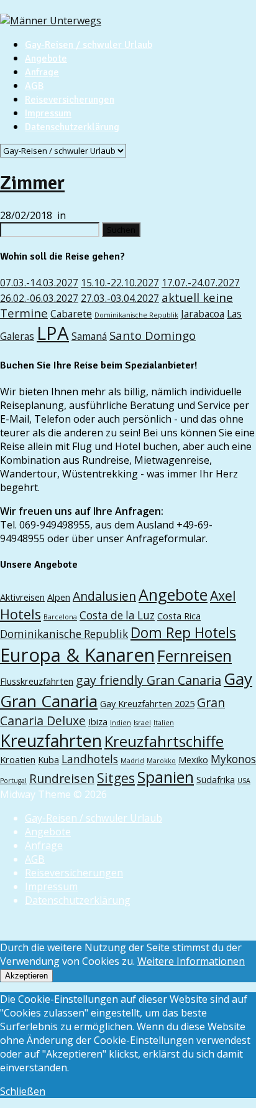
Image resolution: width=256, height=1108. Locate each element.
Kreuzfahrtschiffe (164, 741)
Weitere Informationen (191, 961)
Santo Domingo (152, 335)
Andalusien (104, 596)
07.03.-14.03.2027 (39, 282)
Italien (163, 722)
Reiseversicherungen (69, 99)
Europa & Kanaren (77, 654)
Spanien (165, 776)
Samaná (89, 336)
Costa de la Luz (117, 615)
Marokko (161, 760)
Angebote (46, 58)
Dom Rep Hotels (183, 632)
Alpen (58, 597)
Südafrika (215, 779)
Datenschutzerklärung (72, 127)
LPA (53, 333)
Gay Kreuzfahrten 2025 (147, 703)
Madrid (132, 760)
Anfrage (42, 72)
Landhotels (90, 759)
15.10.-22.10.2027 (120, 282)
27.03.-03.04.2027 (120, 298)
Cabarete (71, 314)
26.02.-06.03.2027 (39, 298)
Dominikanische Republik (136, 315)
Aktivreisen (22, 597)
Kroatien (17, 759)
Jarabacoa (202, 314)
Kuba (48, 759)
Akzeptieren (26, 975)
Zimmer (32, 183)
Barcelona (60, 617)
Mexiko (193, 759)
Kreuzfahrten (51, 740)
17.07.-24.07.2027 (201, 282)
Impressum (48, 113)
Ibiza (97, 721)
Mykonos (233, 759)
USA (243, 780)
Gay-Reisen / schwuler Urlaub (88, 45)
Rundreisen (61, 778)
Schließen (22, 1091)
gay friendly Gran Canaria (148, 680)
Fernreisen (194, 655)
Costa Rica (179, 615)
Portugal (13, 780)
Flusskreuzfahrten (36, 681)
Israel (142, 722)
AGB (34, 86)
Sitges (116, 778)
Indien (120, 722)
